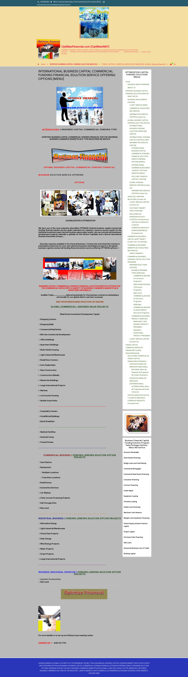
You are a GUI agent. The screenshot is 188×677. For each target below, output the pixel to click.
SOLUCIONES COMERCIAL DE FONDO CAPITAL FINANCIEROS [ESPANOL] (138, 358)
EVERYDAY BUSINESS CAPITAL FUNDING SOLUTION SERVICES (73, 64)
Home (43, 64)
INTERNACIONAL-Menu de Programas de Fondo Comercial (140, 389)
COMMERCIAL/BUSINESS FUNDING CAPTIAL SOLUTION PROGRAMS (139, 259)
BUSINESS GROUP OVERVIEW (138, 84)
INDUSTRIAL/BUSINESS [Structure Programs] (141, 287)
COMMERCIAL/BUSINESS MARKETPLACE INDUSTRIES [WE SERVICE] (138, 248)
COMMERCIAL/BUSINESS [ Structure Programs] (141, 278)
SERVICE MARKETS (136, 253)
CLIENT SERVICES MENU (139, 105)
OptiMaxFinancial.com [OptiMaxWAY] (85, 46)
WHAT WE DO (133, 96)
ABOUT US (132, 88)
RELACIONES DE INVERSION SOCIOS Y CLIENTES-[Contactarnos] (139, 217)
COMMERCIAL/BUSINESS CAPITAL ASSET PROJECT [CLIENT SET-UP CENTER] (137, 239)
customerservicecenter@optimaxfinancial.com (53, 5)
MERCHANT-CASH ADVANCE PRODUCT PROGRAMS (141, 324)
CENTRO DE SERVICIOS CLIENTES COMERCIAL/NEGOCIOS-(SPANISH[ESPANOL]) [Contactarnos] (140, 227)
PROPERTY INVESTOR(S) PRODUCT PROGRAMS (141, 333)
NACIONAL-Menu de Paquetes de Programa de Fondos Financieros (140, 372)
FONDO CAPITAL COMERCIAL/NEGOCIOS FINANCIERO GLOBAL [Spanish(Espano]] (134, 64)
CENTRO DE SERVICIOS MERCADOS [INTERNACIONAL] (138, 381)
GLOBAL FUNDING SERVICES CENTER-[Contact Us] (140, 185)
